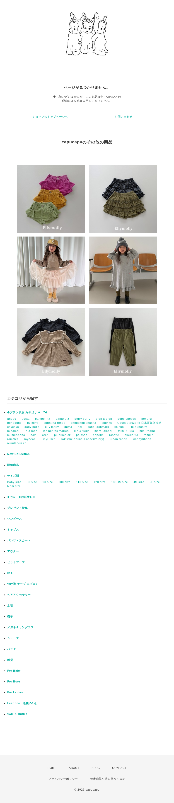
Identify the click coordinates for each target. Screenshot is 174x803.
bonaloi (146, 418)
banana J (62, 418)
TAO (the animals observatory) (82, 439)
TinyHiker (48, 439)
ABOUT (74, 768)
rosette (114, 435)
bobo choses (127, 418)
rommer (12, 439)
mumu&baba (16, 435)
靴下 (10, 573)
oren (45, 435)
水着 (10, 605)
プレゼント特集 (17, 507)
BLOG (96, 768)
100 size (64, 482)
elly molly (52, 427)
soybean (30, 439)
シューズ (13, 638)
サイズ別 (13, 475)
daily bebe (32, 427)
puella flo (131, 435)
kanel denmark (98, 427)
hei (80, 427)
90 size (48, 482)
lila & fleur (81, 431)
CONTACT (119, 768)
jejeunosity (139, 427)
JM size (138, 482)
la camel (13, 431)
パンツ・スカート (19, 540)
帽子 (10, 616)
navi (34, 435)
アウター (13, 551)
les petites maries (56, 431)
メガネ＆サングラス (20, 627)
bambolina (42, 418)
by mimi (32, 422)
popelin (98, 435)
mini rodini (147, 431)
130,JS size (119, 482)
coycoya (13, 427)
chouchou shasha (83, 422)
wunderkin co (17, 443)
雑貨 (10, 659)
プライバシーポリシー (63, 778)
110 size (82, 482)
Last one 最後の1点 (22, 703)
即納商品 (13, 465)
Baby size (14, 482)
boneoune (14, 422)
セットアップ (16, 562)
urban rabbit (118, 439)
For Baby (14, 670)
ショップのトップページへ (50, 116)
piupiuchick (62, 435)
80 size (32, 482)
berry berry (82, 418)
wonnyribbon (142, 439)
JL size (155, 482)
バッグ (11, 649)
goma (68, 427)
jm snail (120, 427)
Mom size (14, 486)
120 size (100, 482)
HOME (52, 768)
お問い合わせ (124, 116)
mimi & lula (126, 431)
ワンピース (14, 518)
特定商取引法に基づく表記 (108, 778)
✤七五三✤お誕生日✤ (21, 497)
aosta (26, 418)
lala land (31, 431)
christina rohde (54, 422)
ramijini (149, 435)
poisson (81, 435)
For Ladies (15, 692)
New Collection (18, 454)
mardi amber (103, 431)
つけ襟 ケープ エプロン (23, 583)
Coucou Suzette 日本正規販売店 (139, 422)
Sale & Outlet (17, 714)
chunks (107, 422)
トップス (13, 529)
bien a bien (104, 418)
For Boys (14, 681)
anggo (11, 418)
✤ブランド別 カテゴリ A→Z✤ (27, 412)
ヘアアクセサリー (19, 594)
